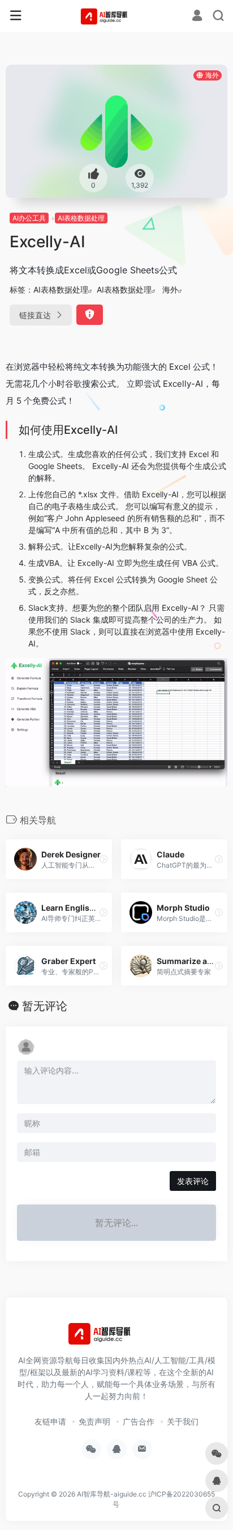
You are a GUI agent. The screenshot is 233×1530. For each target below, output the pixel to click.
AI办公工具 (29, 218)
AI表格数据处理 (81, 218)
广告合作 (138, 1421)
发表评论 (193, 1181)
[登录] (197, 16)
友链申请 (50, 1421)
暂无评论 (44, 1006)
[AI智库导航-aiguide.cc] (117, 16)
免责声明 (94, 1421)
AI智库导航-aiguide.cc (111, 1494)
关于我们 (183, 1421)
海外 (170, 289)
